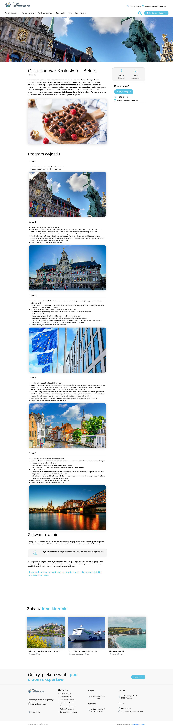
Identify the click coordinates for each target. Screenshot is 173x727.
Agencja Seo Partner (138, 724)
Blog (76, 13)
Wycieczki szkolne (28, 13)
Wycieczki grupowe (45, 13)
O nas (71, 13)
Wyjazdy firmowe (11, 13)
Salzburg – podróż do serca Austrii (44, 651)
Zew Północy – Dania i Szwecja (82, 651)
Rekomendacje (61, 13)
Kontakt (83, 13)
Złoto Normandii (116, 651)
